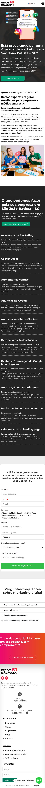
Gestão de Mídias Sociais (12, 513)
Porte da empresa (8, 533)
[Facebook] (2, 678)
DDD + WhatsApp (8, 553)
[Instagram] (6, 678)
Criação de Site (25, 515)
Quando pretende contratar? (13, 543)
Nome (4, 490)
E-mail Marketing (9, 515)
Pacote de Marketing (11, 518)
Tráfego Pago (30, 513)
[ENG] (29, 3)
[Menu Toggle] (42, 4)
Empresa (5, 523)
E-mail (4, 500)
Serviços (4, 510)
